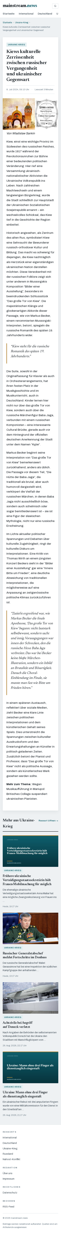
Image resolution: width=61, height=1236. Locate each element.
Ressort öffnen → (48, 820)
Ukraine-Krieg (21, 22)
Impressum (8, 1179)
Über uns (7, 1173)
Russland (8, 1154)
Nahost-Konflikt (11, 1159)
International (26, 13)
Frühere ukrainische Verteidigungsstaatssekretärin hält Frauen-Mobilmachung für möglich (27, 880)
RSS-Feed (8, 1206)
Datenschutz (10, 1192)
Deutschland (45, 13)
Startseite (8, 13)
